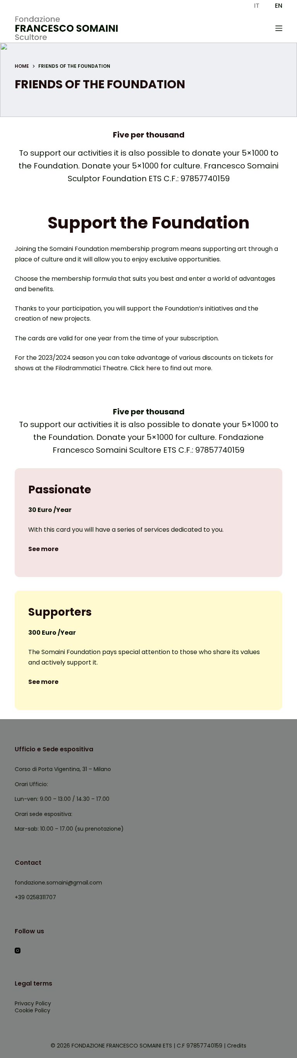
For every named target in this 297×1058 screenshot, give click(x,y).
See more (43, 548)
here (152, 368)
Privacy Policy (33, 1003)
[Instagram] (17, 950)
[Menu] (278, 28)
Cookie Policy (32, 1010)
